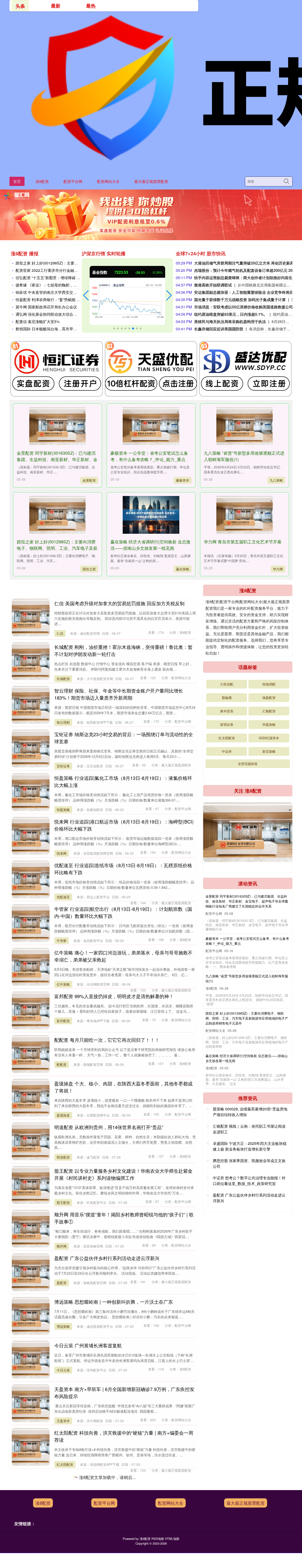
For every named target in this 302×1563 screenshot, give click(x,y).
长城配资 (63, 678)
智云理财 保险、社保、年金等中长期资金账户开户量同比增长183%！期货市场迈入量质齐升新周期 (118, 694)
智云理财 (63, 722)
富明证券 (226, 724)
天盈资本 (63, 1420)
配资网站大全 (108, 181)
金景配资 (89, 480)
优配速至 (63, 897)
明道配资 (63, 1157)
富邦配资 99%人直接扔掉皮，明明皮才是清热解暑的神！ (114, 996)
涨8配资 (42, 181)
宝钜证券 (63, 766)
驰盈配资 (269, 697)
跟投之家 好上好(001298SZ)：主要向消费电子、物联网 (62, 263)
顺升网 (62, 1246)
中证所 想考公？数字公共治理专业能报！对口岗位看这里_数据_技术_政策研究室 (249, 1180)
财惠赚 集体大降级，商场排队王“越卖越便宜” (239, 928)
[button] (86, 295)
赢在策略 (182, 569)
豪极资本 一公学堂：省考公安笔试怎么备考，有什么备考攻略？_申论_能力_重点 (149, 456)
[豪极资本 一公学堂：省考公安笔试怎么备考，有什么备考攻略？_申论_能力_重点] (151, 426)
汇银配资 (269, 711)
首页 (17, 181)
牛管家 (62, 940)
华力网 (278, 569)
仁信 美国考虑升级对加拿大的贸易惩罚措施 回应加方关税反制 (119, 603)
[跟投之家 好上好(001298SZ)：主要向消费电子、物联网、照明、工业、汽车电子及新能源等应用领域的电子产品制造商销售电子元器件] (57, 515)
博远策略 (63, 1326)
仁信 (60, 633)
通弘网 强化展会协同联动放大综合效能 (48, 314)
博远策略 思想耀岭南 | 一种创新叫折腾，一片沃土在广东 (113, 1301)
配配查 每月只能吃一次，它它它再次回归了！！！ (106, 1039)
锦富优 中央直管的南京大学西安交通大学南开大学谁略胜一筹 (67, 292)
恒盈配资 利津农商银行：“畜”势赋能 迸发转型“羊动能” (60, 299)
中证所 (227, 751)
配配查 (62, 1064)
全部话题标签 (248, 763)
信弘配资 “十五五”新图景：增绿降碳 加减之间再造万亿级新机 (67, 277)
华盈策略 (63, 1508)
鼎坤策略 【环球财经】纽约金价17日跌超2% (238, 1036)
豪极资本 (182, 480)
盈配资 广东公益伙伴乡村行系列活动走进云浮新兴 (106, 1258)
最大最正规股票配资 (151, 181)
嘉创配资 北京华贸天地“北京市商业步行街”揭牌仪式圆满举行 (118, 1520)
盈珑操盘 (63, 1115)
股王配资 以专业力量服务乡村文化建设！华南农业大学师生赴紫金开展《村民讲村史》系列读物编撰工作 (123, 1174)
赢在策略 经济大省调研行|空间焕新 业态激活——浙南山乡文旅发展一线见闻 (150, 544)
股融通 (227, 697)
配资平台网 (72, 181)
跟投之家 (89, 569)
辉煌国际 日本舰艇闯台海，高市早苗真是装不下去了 (59, 329)
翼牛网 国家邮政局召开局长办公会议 (46, 307)
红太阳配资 (65, 1464)
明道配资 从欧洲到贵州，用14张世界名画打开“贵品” (108, 1127)
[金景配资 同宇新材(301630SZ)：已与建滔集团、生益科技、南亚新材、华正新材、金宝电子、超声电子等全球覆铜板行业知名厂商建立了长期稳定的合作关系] (57, 426)
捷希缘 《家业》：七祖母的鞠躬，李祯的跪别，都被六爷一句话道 (71, 285)
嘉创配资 (63, 1544)
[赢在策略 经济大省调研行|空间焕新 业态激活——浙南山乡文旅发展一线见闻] (151, 515)
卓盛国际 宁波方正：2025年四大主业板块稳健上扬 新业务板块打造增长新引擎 (249, 1146)
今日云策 (63, 1370)
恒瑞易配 (269, 684)
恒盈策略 (63, 809)
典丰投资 (226, 711)
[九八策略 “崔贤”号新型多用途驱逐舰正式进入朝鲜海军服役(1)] (244, 426)
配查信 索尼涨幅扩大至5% (38, 321)
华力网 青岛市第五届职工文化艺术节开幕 (242, 541)
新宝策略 (269, 751)
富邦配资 (63, 1020)
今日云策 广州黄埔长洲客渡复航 (88, 1345)
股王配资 (63, 1202)
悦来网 (62, 853)
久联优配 (226, 684)
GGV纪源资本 (269, 737)
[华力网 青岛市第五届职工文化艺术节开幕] (244, 515)
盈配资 (62, 1282)
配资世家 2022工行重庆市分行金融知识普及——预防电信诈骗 (67, 270)
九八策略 (276, 480)
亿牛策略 (63, 984)
